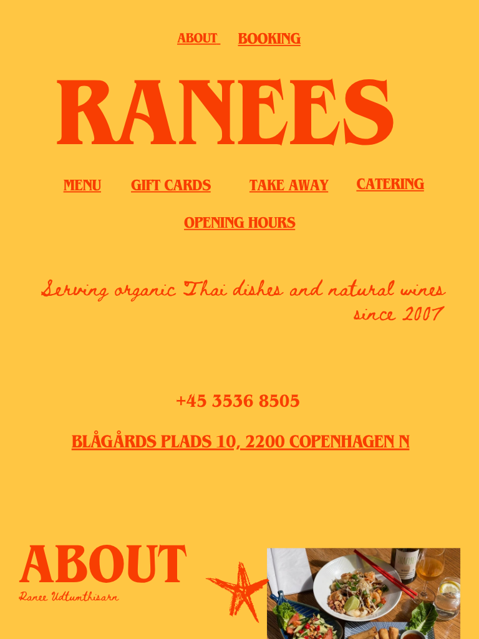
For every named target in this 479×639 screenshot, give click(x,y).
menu (82, 188)
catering (389, 186)
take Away (288, 188)
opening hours (239, 225)
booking (269, 41)
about (197, 40)
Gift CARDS (171, 188)
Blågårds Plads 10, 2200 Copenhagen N (241, 444)
